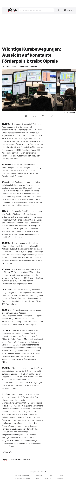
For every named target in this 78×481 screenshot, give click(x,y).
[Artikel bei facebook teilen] (43, 116)
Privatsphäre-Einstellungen (22, 478)
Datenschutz (39, 475)
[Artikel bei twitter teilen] (52, 116)
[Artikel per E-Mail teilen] (26, 116)
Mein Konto (70, 10)
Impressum (48, 478)
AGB (51, 475)
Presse (61, 475)
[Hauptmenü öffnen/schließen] (5, 10)
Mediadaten (59, 478)
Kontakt (37, 478)
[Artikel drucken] (34, 116)
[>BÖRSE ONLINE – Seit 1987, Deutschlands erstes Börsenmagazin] (12, 10)
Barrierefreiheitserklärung (22, 475)
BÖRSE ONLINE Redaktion (21, 460)
